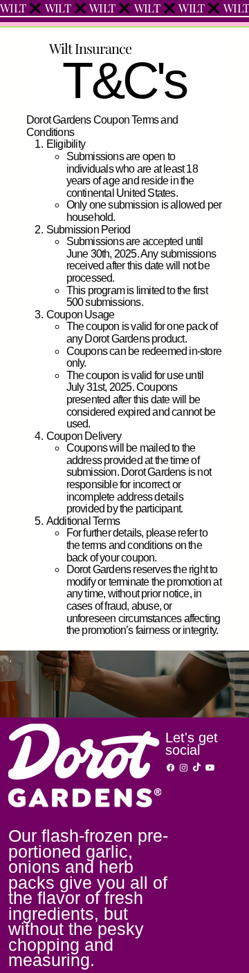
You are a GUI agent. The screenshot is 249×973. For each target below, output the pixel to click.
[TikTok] (197, 767)
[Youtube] (210, 767)
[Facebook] (170, 767)
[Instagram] (183, 767)
